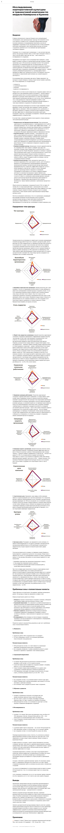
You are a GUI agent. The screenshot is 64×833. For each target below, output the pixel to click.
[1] (13, 820)
